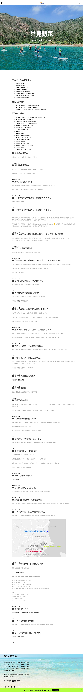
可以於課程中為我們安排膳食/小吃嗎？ (26, 121)
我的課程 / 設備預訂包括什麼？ (24, 137)
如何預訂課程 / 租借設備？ (23, 139)
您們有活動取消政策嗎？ (22, 129)
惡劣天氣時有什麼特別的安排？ (24, 149)
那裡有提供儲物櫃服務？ (22, 97)
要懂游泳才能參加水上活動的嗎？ (25, 145)
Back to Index (16, 163)
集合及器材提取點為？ (22, 87)
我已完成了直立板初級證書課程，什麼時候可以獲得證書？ (31, 109)
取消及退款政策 (20, 380)
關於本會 (12, 675)
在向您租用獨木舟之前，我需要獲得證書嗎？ (28, 105)
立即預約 (55, 690)
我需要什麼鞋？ (20, 131)
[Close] (81, 689)
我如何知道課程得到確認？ (23, 135)
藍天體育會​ (11, 656)
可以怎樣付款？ (20, 147)
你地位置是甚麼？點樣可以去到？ (25, 95)
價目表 (17, 479)
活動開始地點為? (20, 85)
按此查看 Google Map (18, 572)
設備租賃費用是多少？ (22, 141)
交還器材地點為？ (20, 83)
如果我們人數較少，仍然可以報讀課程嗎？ (27, 123)
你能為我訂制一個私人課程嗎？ (24, 127)
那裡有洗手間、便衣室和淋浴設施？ (25, 93)
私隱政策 (11, 677)
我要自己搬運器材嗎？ (22, 89)
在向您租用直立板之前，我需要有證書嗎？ (27, 107)
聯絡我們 (6, 675)
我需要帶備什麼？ (20, 133)
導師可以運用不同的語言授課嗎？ (25, 125)
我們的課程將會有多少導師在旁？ (25, 119)
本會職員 (18, 301)
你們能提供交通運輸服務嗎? (23, 91)
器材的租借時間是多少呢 (22, 143)
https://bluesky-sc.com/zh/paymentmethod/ (28, 612)
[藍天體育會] (41, 2)
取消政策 (24, 675)
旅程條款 (18, 675)
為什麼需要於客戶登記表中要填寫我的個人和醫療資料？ (31, 117)
